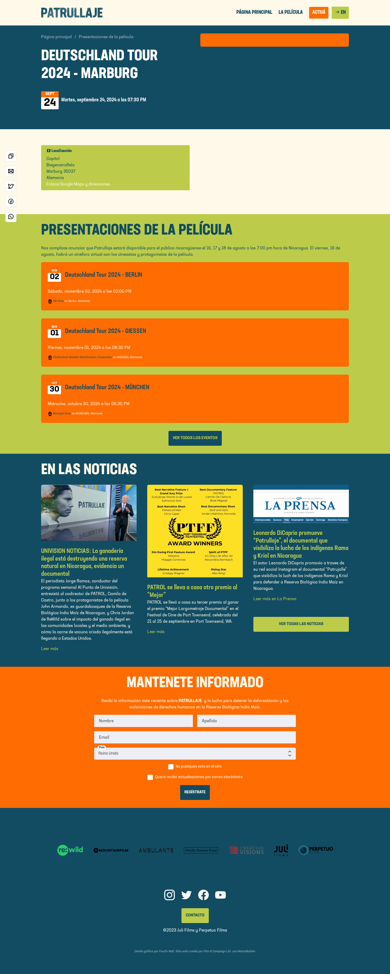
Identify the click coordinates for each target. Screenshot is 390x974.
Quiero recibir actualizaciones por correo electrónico (199, 777)
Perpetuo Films (213, 930)
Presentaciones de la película (106, 37)
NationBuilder (246, 951)
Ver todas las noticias (301, 624)
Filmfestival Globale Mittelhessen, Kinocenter (82, 357)
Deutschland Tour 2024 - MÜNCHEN (107, 387)
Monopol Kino (62, 413)
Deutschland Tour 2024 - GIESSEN (105, 331)
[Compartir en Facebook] (10, 201)
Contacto (195, 915)
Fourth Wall (166, 951)
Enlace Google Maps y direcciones (78, 184)
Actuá (318, 12)
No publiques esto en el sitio (199, 767)
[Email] (10, 171)
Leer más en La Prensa (274, 599)
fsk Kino (58, 301)
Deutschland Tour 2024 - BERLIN (103, 275)
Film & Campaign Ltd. (217, 951)
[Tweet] (10, 186)
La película (291, 12)
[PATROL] (72, 12)
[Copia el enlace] (10, 156)
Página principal (254, 12)
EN (340, 12)
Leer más (49, 649)
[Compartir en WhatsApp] (10, 216)
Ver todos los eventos (195, 438)
